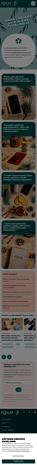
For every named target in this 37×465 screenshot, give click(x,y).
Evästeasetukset (18, 456)
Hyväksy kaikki (18, 461)
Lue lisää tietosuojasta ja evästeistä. (18, 451)
